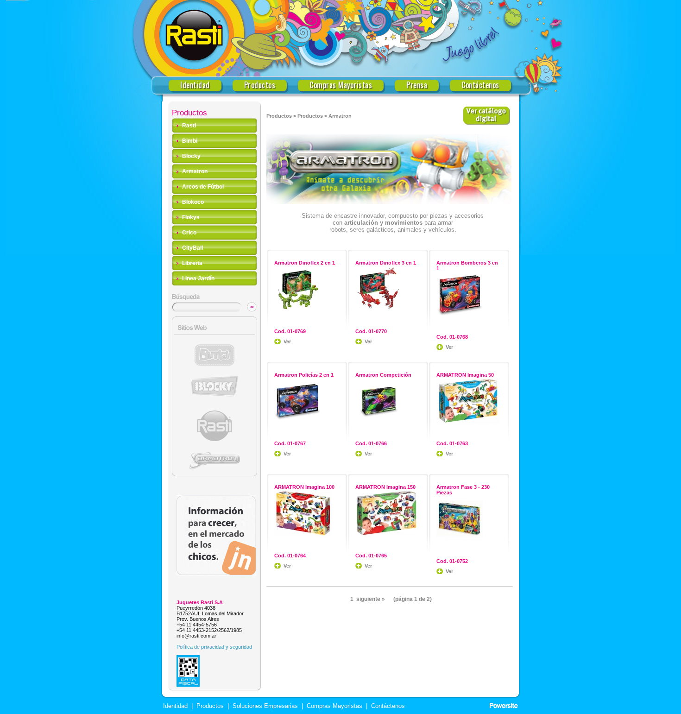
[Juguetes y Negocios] (216, 573)
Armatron (195, 171)
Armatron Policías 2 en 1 (304, 375)
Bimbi (189, 141)
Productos (260, 85)
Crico (189, 232)
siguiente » (370, 599)
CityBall (192, 248)
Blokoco (193, 202)
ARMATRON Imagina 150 (385, 487)
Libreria (192, 263)
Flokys (191, 217)
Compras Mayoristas (340, 85)
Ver (287, 341)
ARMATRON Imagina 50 (465, 375)
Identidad (195, 85)
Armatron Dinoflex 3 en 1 (385, 262)
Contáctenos (480, 85)
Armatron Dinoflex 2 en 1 (304, 262)
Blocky (191, 156)
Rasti (189, 125)
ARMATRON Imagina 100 (304, 487)
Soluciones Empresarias (264, 706)
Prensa (416, 85)
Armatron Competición (383, 375)
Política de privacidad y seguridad (214, 647)
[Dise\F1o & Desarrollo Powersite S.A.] (504, 706)
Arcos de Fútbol (203, 186)
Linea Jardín (198, 278)
